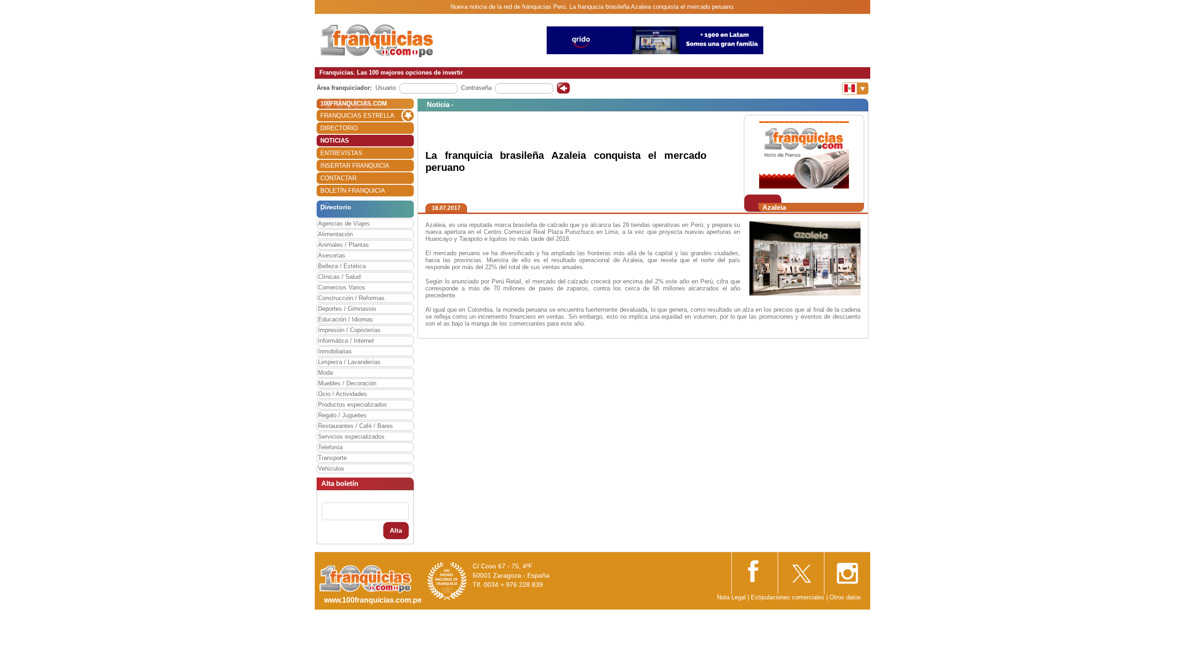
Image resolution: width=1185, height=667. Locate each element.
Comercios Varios (341, 287)
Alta (396, 530)
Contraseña (476, 87)
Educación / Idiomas (345, 319)
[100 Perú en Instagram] (847, 570)
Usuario (385, 87)
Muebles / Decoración (347, 383)
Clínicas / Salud (339, 276)
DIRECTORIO (339, 128)
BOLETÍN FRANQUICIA (352, 190)
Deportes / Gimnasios (347, 308)
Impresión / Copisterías (349, 330)
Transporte (332, 457)
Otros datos (845, 597)
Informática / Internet (346, 340)
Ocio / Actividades (342, 393)
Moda (325, 372)
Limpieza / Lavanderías (349, 362)
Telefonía (330, 447)
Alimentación (335, 234)
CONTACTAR (338, 178)
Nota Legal (731, 597)
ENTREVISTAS (341, 153)
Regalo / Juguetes (342, 415)
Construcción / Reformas (351, 298)
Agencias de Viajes (344, 223)
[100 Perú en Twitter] (800, 570)
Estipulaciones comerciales (788, 597)
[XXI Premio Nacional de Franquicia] (447, 580)
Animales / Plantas (343, 244)
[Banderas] (855, 88)
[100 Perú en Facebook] (754, 569)
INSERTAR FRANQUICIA (354, 165)
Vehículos (331, 468)
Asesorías (331, 255)
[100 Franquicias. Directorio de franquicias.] (377, 40)
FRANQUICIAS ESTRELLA (357, 115)
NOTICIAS (334, 140)
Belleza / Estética (342, 266)
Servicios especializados (351, 436)
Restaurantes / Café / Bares (355, 425)
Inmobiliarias (335, 351)
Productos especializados (352, 404)
